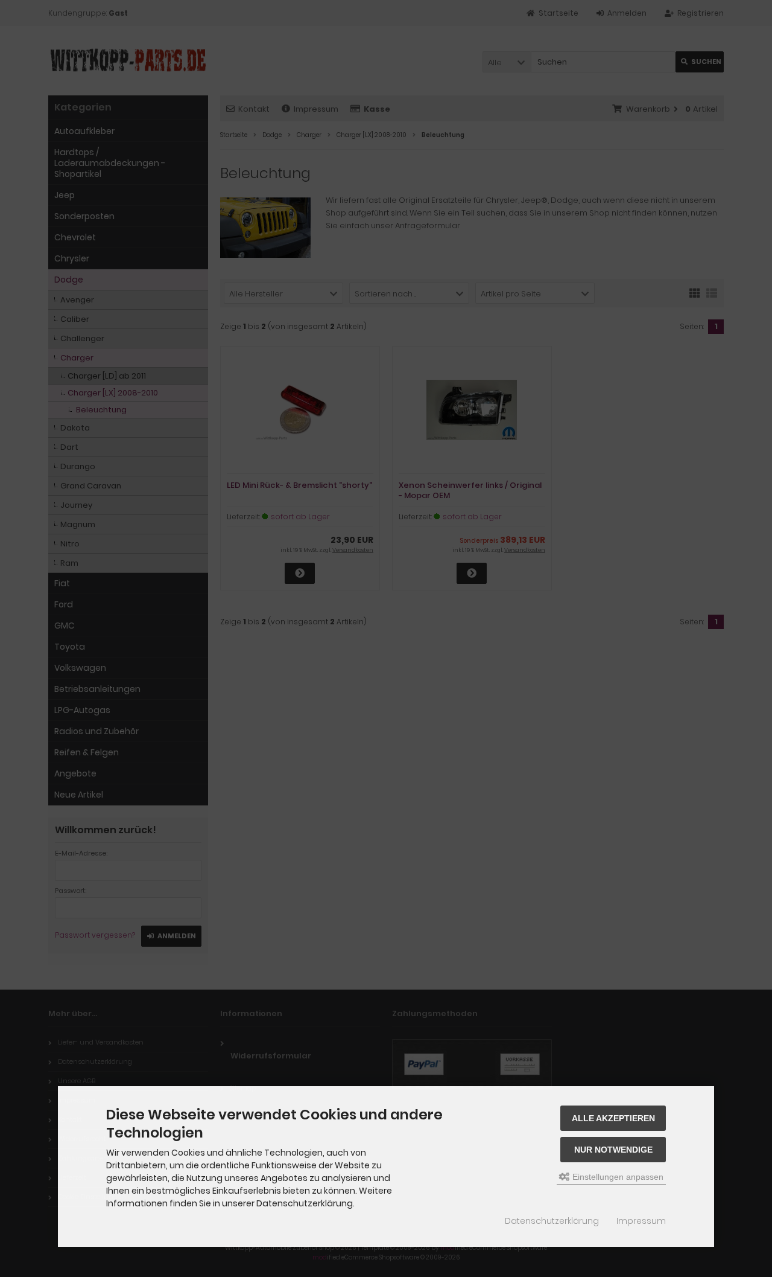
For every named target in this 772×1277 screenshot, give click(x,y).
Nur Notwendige (613, 1149)
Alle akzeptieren (613, 1118)
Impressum (641, 1221)
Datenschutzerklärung (552, 1221)
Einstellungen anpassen (616, 1177)
